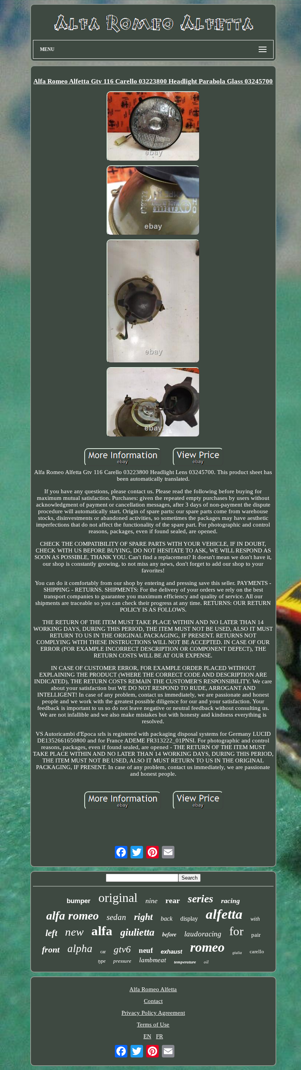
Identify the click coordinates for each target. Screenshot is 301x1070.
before (169, 934)
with (255, 919)
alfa (101, 931)
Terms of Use (153, 1024)
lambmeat (152, 960)
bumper (79, 901)
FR (159, 1036)
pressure (122, 961)
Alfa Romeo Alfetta (153, 989)
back (166, 918)
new (74, 931)
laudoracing (202, 934)
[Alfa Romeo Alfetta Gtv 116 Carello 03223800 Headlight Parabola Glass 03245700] (153, 127)
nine (151, 901)
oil (206, 962)
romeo (207, 947)
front (51, 949)
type (101, 961)
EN (147, 1036)
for (236, 931)
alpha (79, 948)
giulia (237, 953)
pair (256, 935)
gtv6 (122, 949)
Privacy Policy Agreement (153, 1013)
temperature (185, 962)
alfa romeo (72, 915)
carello (257, 951)
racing (230, 901)
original (118, 898)
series (200, 899)
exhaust (171, 951)
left (51, 933)
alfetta (224, 914)
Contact (153, 1001)
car (103, 951)
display (189, 918)
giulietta (137, 932)
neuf (146, 950)
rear (172, 900)
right (143, 917)
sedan (116, 917)
